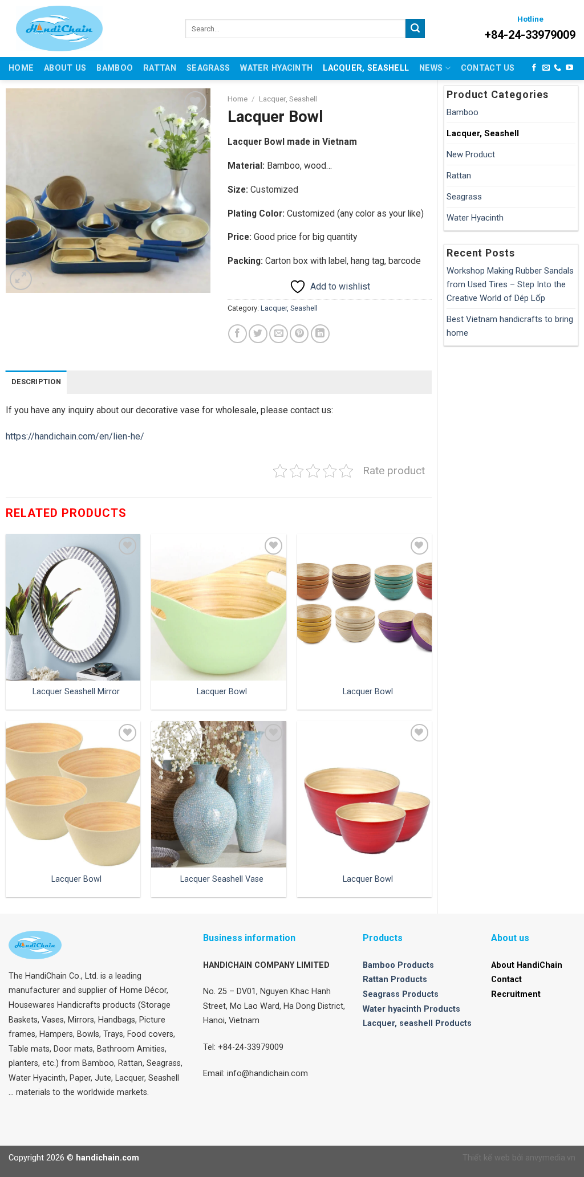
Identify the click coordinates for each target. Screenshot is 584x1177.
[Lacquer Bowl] (218, 607)
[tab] (36, 381)
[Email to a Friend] (278, 333)
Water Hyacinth (276, 68)
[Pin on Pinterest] (299, 333)
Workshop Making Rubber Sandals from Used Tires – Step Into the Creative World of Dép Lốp (510, 284)
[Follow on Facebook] (534, 68)
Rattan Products (395, 979)
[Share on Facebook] (237, 333)
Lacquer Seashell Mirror (76, 692)
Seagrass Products (401, 994)
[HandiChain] (92, 28)
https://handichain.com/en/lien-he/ (75, 436)
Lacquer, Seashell (366, 68)
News (431, 68)
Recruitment (516, 994)
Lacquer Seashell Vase (221, 879)
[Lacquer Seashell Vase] (218, 794)
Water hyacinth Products (411, 1009)
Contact (506, 979)
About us (65, 68)
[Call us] (557, 68)
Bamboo (114, 68)
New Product (471, 154)
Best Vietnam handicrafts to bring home (510, 326)
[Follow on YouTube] (569, 68)
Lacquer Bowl (222, 692)
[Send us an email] (546, 68)
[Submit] (415, 28)
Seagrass (208, 68)
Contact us (488, 68)
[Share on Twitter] (258, 333)
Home (21, 68)
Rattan (159, 68)
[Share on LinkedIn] (320, 333)
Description (36, 381)
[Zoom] (21, 279)
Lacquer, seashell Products (417, 1023)
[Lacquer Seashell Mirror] (73, 607)
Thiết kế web (486, 1158)
